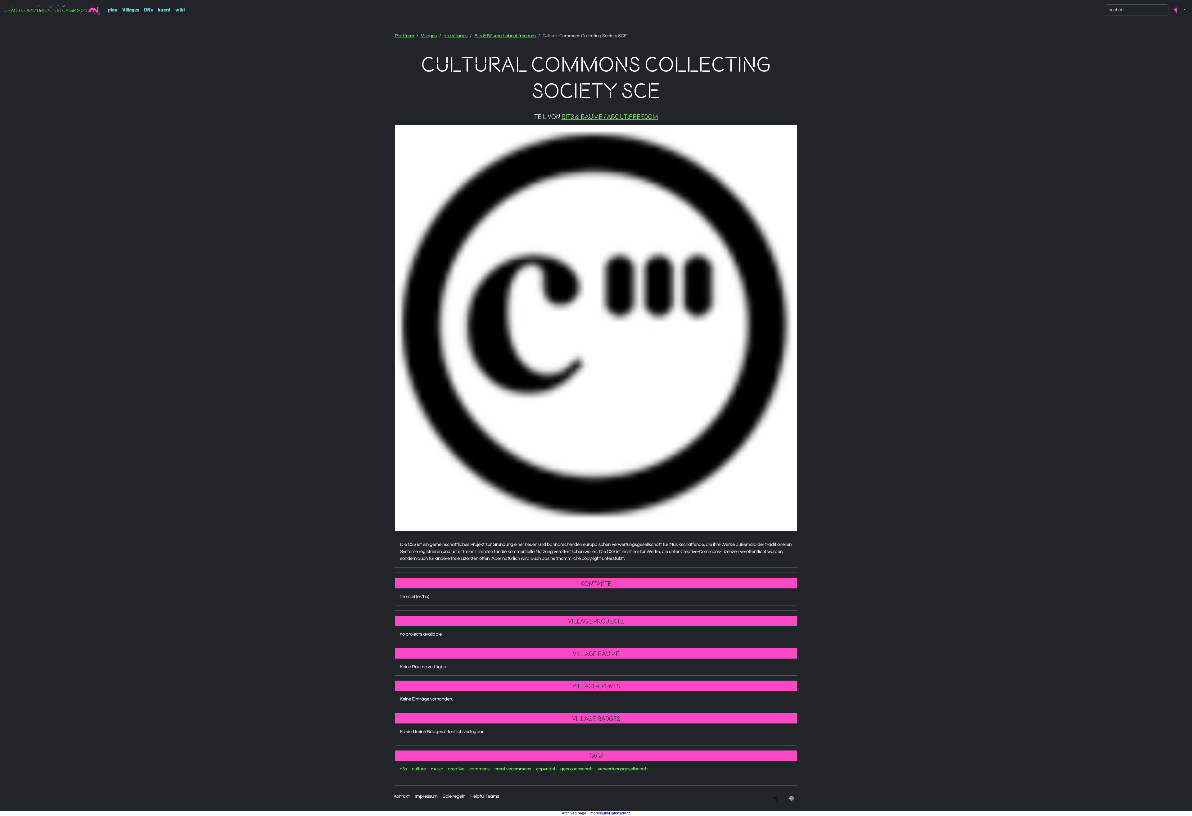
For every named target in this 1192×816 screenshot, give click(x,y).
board (164, 10)
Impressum (426, 796)
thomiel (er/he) (414, 596)
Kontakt (402, 796)
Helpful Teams (484, 796)
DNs (148, 10)
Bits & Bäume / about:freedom (505, 36)
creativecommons (512, 769)
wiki (180, 10)
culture (419, 769)
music (437, 769)
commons (479, 769)
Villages (130, 10)
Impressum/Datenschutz (609, 813)
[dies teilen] (775, 798)
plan (112, 10)
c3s (403, 769)
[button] (1178, 9)
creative (456, 769)
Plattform (404, 36)
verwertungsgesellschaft (623, 769)
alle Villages (455, 36)
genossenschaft (576, 769)
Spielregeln (454, 796)
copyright (545, 769)
